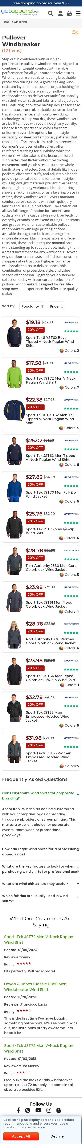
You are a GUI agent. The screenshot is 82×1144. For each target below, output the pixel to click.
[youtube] (38, 1111)
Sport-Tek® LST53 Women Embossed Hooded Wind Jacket (48, 757)
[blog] (58, 1111)
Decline (57, 1136)
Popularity (31, 306)
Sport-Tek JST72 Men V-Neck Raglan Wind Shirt (50, 380)
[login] (60, 13)
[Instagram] (48, 1111)
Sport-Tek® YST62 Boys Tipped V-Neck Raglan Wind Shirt (50, 342)
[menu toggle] (77, 13)
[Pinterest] (27, 1111)
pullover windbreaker (41, 63)
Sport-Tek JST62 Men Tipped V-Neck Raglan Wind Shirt (50, 458)
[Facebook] (18, 1111)
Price (54, 306)
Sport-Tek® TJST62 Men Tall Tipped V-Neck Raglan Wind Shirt (50, 419)
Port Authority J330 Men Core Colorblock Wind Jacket (51, 568)
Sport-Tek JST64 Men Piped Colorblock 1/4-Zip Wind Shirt (50, 678)
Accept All (21, 1136)
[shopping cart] (69, 13)
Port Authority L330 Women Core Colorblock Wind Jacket (51, 641)
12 (6, 50)
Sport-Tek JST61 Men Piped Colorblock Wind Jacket (49, 604)
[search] (51, 13)
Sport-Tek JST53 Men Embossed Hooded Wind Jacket (47, 716)
